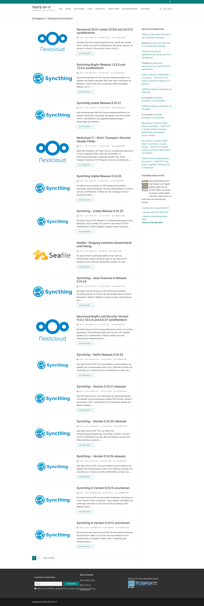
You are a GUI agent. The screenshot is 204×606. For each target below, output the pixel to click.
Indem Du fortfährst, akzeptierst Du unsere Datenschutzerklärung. (66, 588)
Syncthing (104, 73)
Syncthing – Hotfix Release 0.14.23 (100, 354)
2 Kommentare (119, 146)
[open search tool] (161, 9)
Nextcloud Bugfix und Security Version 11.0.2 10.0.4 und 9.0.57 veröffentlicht (102, 318)
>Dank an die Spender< (152, 222)
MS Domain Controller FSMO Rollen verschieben (156, 150)
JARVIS (80, 37)
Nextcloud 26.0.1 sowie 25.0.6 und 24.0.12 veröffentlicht (105, 31)
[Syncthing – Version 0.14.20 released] (52, 433)
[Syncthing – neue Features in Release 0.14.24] (52, 291)
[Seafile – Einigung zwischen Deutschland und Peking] (52, 255)
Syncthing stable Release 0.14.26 (99, 176)
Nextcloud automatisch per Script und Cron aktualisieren (156, 54)
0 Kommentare (119, 37)
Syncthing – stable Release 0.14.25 (100, 211)
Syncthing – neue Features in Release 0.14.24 (102, 279)
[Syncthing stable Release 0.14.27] (52, 114)
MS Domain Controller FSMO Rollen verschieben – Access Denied (154, 132)
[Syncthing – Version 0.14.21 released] (52, 398)
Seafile (103, 251)
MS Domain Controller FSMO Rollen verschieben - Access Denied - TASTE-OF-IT (154, 144)
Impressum (85, 590)
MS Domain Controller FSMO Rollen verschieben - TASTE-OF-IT (156, 126)
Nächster (48, 558)
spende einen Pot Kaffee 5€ (155, 212)
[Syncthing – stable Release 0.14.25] (52, 221)
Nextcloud (105, 37)
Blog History (85, 585)
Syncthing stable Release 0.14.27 (99, 103)
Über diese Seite (87, 580)
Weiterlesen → (85, 53)
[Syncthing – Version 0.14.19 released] (52, 466)
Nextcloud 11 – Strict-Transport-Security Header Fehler (104, 139)
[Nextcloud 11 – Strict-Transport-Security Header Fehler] (52, 151)
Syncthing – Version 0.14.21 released (101, 386)
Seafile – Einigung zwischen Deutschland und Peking (104, 244)
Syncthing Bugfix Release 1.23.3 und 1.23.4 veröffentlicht (101, 66)
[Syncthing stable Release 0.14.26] (52, 188)
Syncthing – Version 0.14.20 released (101, 421)
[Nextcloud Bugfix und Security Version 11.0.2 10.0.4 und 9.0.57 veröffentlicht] (52, 330)
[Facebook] (170, 2)
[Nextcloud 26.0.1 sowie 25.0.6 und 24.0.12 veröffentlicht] (52, 41)
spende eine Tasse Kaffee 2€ (156, 208)
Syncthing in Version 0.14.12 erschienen (103, 523)
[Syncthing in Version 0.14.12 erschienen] (52, 534)
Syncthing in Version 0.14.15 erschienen (103, 488)
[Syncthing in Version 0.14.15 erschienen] (52, 499)
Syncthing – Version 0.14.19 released (101, 456)
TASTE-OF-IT (41, 7)
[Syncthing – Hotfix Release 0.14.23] (52, 365)
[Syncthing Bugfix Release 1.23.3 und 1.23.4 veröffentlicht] (52, 78)
